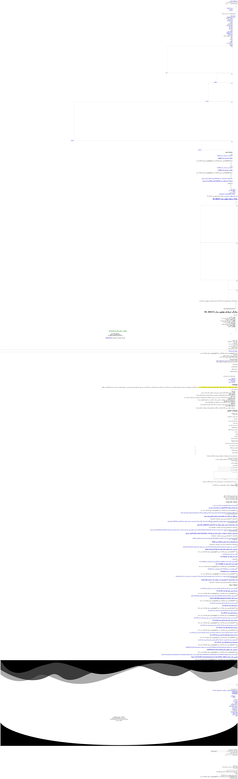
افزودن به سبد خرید (233, 359)
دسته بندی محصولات (231, 16)
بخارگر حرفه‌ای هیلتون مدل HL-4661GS (225, 199)
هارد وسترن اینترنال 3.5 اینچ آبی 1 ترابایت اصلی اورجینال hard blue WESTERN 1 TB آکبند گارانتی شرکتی (211, 533)
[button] (119, 397)
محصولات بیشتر (231, 381)
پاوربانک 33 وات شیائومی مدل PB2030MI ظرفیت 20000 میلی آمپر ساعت (217, 180)
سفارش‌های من (232, 190)
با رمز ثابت (231, 749)
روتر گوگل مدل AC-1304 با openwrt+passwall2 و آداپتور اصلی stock (221, 516)
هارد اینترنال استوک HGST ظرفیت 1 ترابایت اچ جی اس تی (223, 507)
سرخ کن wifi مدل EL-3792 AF (230, 605)
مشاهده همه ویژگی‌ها (233, 350)
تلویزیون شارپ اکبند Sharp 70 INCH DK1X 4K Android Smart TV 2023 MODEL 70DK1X (214, 657)
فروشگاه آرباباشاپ (234, 1)
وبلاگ (234, 191)
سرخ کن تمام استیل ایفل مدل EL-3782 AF (227, 627)
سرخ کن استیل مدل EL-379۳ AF (229, 613)
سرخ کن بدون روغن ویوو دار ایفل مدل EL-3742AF (225, 620)
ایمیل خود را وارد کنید (233, 751)
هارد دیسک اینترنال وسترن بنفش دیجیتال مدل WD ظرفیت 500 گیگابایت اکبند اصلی (217, 524)
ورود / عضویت (230, 7)
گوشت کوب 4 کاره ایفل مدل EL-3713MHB (227, 564)
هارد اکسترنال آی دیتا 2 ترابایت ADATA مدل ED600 (225, 542)
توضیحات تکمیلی (231, 379)
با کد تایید (235, 749)
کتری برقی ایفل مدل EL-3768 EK (229, 556)
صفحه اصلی (232, 15)
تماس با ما (233, 189)
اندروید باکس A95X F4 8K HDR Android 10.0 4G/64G (224, 598)
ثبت (236, 483)
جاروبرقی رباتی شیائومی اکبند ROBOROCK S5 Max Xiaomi (222, 649)
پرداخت (231, 10)
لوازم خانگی (232, 196)
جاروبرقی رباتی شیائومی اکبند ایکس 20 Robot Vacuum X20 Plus (221, 549)
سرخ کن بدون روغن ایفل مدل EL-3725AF (227, 590)
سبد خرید (231, 9)
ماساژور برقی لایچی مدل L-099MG (225, 158)
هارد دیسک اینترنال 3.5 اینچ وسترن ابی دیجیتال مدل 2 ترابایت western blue (219, 579)
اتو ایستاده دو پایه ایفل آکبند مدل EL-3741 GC (226, 642)
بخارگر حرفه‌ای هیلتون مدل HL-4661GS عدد (228, 356)
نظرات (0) (233, 380)
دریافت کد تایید (213, 751)
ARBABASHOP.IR (109, 337)
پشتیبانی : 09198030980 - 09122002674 (227, 194)
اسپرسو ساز (226, 196)
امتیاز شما (235, 458)
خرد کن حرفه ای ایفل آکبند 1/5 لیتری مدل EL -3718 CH (224, 635)
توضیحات (233, 378)
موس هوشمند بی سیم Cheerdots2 (229, 571)
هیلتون (217, 360)
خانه (237, 196)
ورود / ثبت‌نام (232, 192)
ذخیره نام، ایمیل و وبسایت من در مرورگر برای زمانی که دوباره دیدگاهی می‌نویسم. (219, 481)
